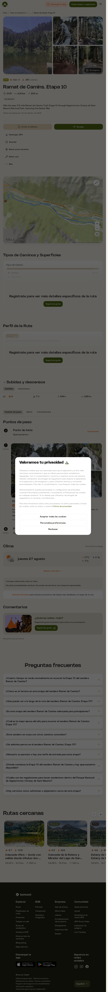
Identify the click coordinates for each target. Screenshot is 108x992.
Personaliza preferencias (53, 522)
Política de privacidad (62, 506)
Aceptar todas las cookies (53, 516)
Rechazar (53, 529)
